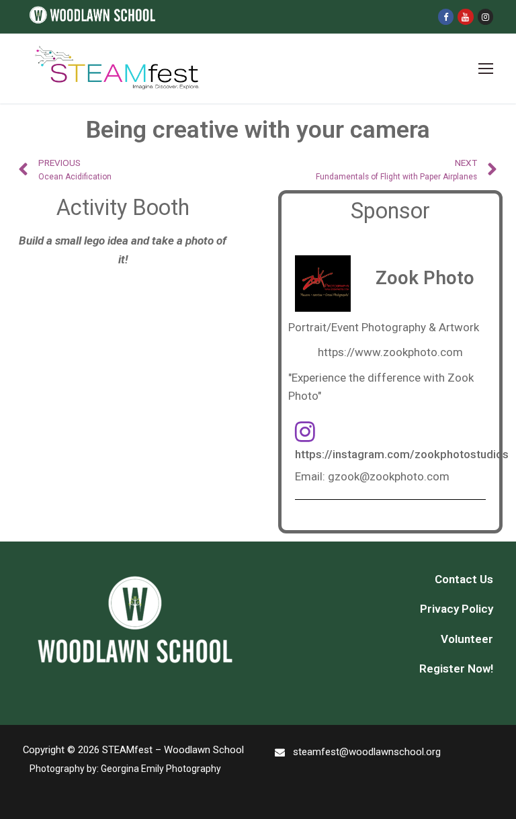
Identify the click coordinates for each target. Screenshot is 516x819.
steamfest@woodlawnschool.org (367, 752)
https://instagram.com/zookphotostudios (402, 454)
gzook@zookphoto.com (388, 476)
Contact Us (464, 579)
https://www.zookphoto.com (390, 352)
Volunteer (467, 639)
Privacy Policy (456, 608)
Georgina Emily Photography (161, 768)
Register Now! (456, 668)
